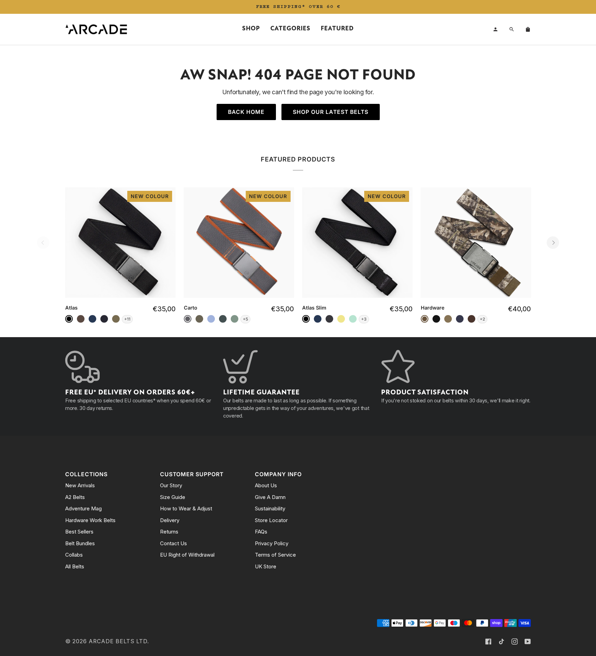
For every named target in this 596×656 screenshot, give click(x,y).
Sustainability (270, 508)
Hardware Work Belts (90, 520)
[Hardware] (476, 242)
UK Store (265, 566)
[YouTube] (528, 641)
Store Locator (271, 520)
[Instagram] (514, 641)
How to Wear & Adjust (186, 508)
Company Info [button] (278, 474)
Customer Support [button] (191, 474)
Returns (169, 531)
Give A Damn (270, 497)
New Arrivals (80, 485)
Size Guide (172, 497)
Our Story (171, 485)
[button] (251, 29)
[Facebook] (488, 641)
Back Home (246, 112)
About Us (266, 485)
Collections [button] (86, 474)
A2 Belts (75, 497)
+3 (364, 319)
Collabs (74, 554)
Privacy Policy (271, 543)
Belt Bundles (80, 543)
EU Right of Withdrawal (187, 554)
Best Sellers (79, 531)
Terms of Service (275, 554)
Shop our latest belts (330, 112)
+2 (482, 319)
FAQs (261, 531)
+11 (127, 319)
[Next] (553, 242)
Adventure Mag (83, 508)
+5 (245, 319)
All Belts (74, 566)
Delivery (169, 520)
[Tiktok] (501, 641)
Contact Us (173, 543)
